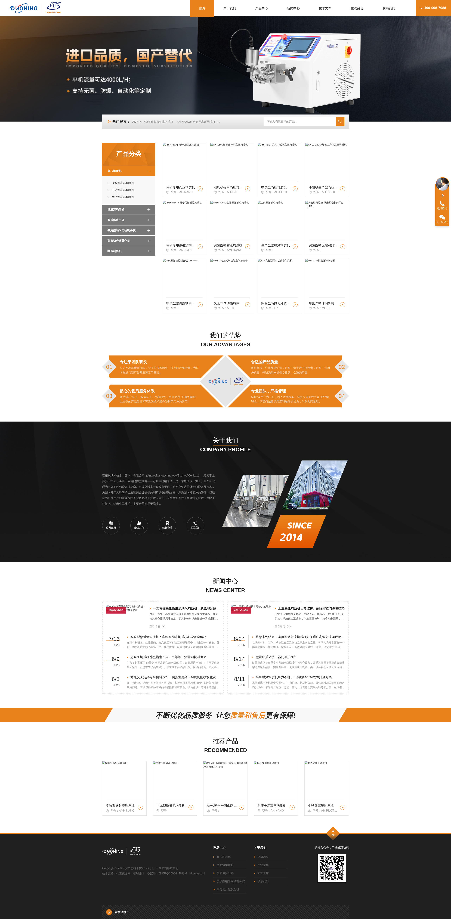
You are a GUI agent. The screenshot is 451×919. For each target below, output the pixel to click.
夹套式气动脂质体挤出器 (229, 303)
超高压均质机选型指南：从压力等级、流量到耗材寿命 (168, 657)
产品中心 (261, 8)
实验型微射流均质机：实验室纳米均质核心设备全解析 (168, 637)
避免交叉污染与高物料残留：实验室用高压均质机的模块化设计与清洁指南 (175, 677)
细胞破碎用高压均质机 (229, 187)
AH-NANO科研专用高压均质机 (196, 121)
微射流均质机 (115, 209)
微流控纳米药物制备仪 (121, 230)
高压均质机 (114, 170)
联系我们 (388, 8)
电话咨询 (442, 208)
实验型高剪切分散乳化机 (276, 303)
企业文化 (263, 865)
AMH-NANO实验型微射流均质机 (152, 121)
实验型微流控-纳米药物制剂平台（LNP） (324, 245)
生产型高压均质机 (123, 197)
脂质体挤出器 (115, 219)
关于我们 (229, 8)
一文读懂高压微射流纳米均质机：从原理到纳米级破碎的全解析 (186, 608)
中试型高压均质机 (123, 189)
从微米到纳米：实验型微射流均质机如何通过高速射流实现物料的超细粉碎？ (300, 637)
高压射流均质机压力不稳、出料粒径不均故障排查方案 (294, 677)
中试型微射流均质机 (120, 805)
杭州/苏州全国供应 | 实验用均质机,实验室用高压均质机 (171, 805)
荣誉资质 (263, 873)
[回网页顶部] (442, 195)
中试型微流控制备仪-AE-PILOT (181, 303)
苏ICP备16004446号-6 (173, 873)
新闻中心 (293, 8)
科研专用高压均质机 (180, 187)
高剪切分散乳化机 (118, 240)
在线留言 (357, 8)
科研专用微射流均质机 (181, 245)
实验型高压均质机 (123, 182)
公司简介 (263, 856)
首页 (202, 8)
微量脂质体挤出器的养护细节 (276, 657)
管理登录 (138, 873)
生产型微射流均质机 (275, 245)
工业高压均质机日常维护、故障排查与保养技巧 (311, 608)
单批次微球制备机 (321, 303)
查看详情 (154, 626)
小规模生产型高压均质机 (324, 187)
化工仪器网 (123, 873)
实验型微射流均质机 (228, 245)
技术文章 (325, 8)
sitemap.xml (197, 873)
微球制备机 (114, 251)
